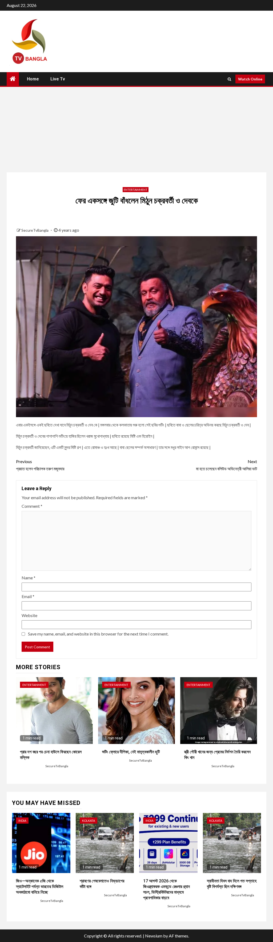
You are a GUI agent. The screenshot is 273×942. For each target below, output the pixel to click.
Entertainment (135, 189)
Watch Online (250, 79)
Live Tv (57, 79)
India (22, 820)
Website (29, 615)
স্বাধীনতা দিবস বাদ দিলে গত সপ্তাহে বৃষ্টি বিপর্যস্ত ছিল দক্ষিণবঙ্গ (231, 883)
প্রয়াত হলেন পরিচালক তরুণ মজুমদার (40, 465)
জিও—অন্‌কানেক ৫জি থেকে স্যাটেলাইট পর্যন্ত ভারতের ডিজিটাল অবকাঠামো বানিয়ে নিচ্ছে (39, 886)
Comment (32, 506)
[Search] (229, 79)
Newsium (153, 935)
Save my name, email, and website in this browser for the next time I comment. (98, 633)
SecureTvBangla (35, 230)
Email (28, 596)
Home (33, 79)
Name (28, 577)
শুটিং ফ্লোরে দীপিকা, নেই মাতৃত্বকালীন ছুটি (131, 751)
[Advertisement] (136, 129)
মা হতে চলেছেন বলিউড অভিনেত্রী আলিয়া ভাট (226, 465)
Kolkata (88, 820)
